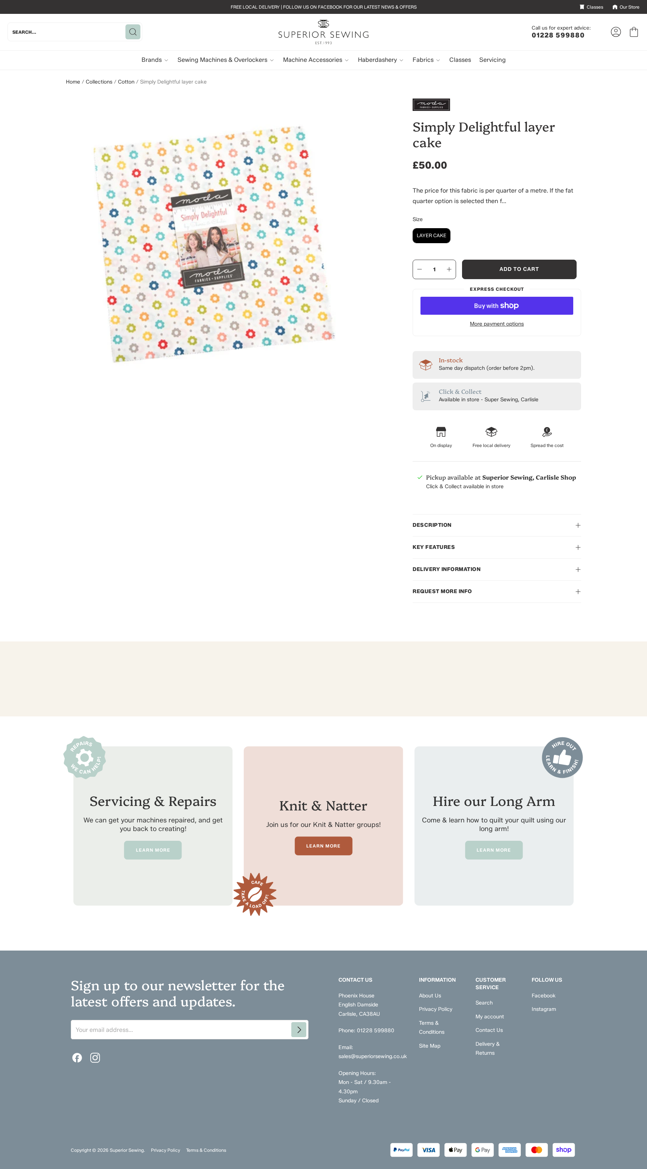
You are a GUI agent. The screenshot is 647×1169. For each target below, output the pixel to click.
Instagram (544, 1009)
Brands (152, 59)
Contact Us (489, 1030)
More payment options (497, 324)
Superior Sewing (127, 1150)
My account (490, 1017)
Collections (99, 82)
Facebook (544, 996)
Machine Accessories (313, 59)
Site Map (429, 1046)
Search (484, 1003)
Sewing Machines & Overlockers (223, 59)
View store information (453, 504)
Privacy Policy (435, 1009)
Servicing (492, 59)
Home (73, 82)
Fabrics (424, 59)
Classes (460, 59)
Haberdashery (378, 59)
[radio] (431, 235)
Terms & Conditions (206, 1150)
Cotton (126, 82)
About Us (430, 996)
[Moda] (497, 105)
